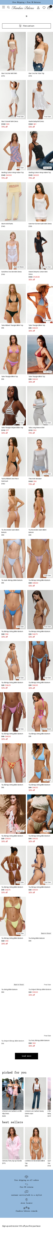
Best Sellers (12, 1122)
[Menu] (3, 7)
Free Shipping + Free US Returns (26, 2)
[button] (8, 7)
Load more (26, 1056)
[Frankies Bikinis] (23, 7)
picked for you (14, 1072)
